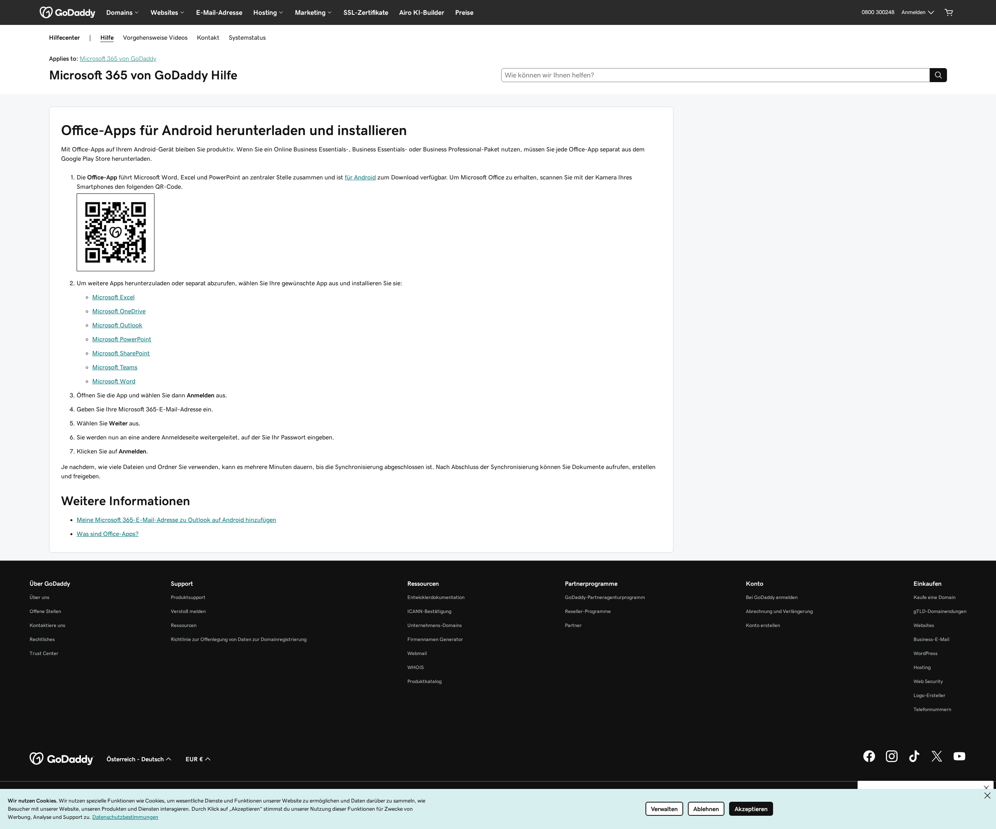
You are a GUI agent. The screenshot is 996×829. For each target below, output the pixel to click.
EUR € (194, 759)
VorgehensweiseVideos (155, 37)
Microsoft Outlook (117, 325)
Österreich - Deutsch (135, 759)
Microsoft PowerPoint (121, 339)
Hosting (922, 667)
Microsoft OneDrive (119, 311)
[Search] (938, 75)
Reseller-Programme (588, 611)
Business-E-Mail (931, 639)
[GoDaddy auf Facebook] (869, 761)
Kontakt (208, 37)
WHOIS (415, 667)
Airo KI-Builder (421, 12)
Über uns (39, 597)
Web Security (928, 681)
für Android (360, 177)
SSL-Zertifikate (366, 12)
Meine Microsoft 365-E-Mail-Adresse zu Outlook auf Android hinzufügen (176, 519)
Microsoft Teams (114, 367)
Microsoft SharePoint (121, 353)
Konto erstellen (763, 625)
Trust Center (44, 653)
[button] (986, 788)
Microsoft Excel (113, 297)
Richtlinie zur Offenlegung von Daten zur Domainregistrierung (239, 639)
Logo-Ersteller (929, 695)
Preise (464, 12)
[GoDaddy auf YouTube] (959, 761)
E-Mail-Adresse (219, 12)
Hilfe (107, 37)
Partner (573, 625)
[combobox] (716, 75)
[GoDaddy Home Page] (62, 759)
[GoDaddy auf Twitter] (937, 761)
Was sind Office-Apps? (108, 533)
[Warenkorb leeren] (948, 12)
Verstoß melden (188, 611)
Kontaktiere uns (47, 625)
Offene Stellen (45, 611)
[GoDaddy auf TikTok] (914, 761)
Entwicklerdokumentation (436, 597)
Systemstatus (247, 37)
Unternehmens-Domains (434, 625)
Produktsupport (188, 597)
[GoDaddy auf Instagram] (892, 761)
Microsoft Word (113, 381)
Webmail (417, 653)
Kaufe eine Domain (935, 597)
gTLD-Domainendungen (940, 611)
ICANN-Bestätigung (429, 611)
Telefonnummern (932, 709)
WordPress (926, 653)
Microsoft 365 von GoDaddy (118, 58)
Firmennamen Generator (435, 639)
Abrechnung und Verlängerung (779, 611)
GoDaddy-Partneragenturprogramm (605, 597)
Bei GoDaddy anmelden (772, 597)
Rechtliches (42, 639)
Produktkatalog (424, 681)
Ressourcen (183, 625)
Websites (924, 625)
